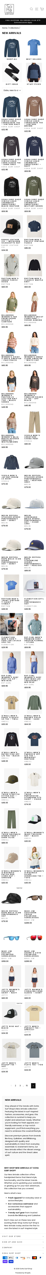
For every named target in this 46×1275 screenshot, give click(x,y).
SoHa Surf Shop (11, 1253)
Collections (14, 28)
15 (27, 1085)
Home (4, 28)
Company (7, 1248)
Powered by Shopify (23, 1273)
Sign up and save (12, 1242)
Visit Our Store (11, 1236)
